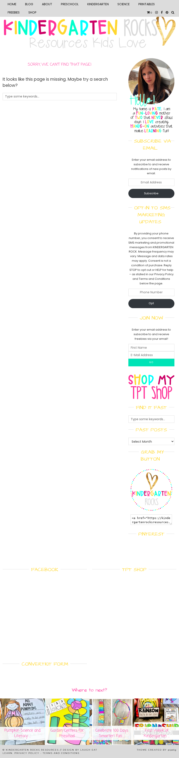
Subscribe (151, 193)
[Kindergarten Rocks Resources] (89, 26)
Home (12, 4)
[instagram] (156, 12)
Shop (32, 12)
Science (123, 4)
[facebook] (162, 12)
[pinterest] (167, 12)
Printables (146, 4)
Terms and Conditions (61, 753)
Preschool (70, 4)
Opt (151, 303)
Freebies (14, 12)
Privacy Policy (26, 753)
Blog (29, 4)
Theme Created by (156, 749)
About (47, 4)
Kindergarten (98, 4)
